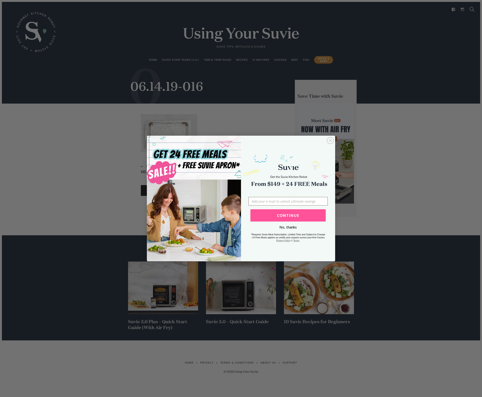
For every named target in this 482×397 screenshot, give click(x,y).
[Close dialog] (330, 140)
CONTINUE (288, 215)
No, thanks (288, 227)
